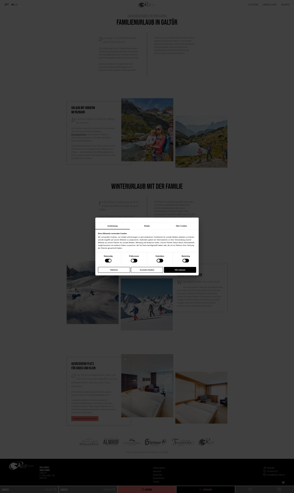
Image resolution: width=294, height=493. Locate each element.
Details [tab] (147, 226)
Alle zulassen (180, 270)
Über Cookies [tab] (181, 226)
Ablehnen (114, 270)
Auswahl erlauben (147, 270)
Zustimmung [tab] (112, 226)
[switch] (134, 260)
